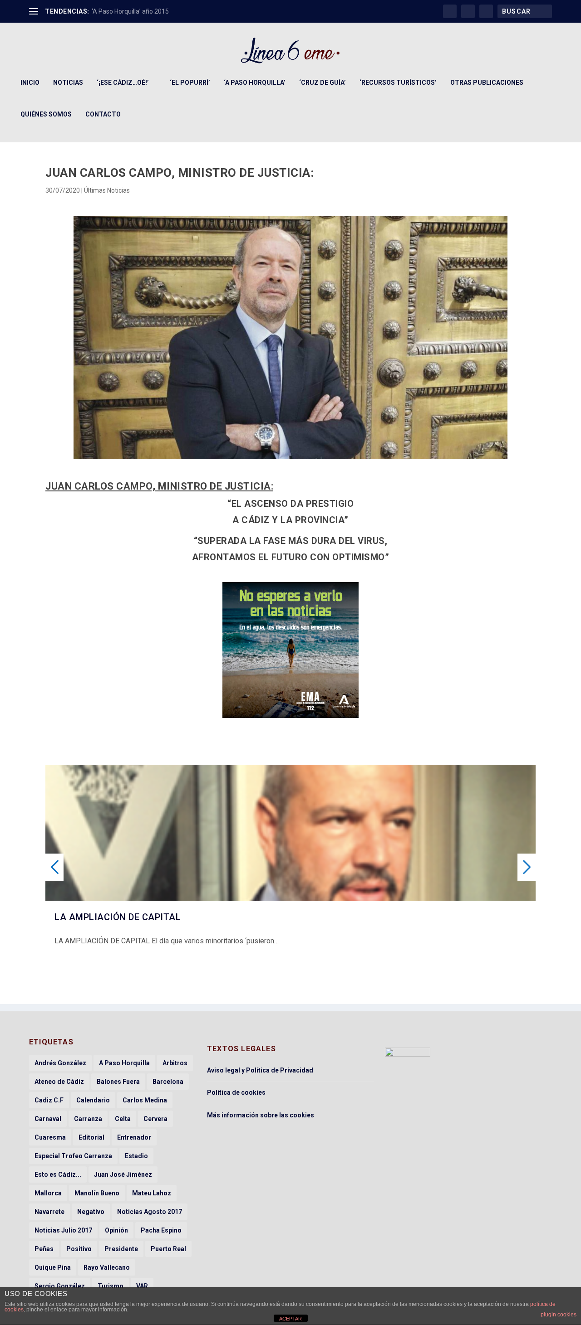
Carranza (88, 1118)
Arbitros (174, 1063)
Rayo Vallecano (107, 1267)
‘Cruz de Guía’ (322, 82)
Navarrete (49, 1211)
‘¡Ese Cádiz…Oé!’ (123, 82)
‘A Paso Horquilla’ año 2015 (130, 11)
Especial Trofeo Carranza (73, 1156)
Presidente (121, 1248)
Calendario (93, 1100)
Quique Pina (52, 1267)
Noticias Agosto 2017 (149, 1211)
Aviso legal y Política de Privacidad (260, 1070)
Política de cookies (236, 1092)
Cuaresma (50, 1137)
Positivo (79, 1248)
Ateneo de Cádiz (59, 1081)
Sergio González (59, 1286)
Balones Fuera (118, 1081)
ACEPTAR (290, 1318)
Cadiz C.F (49, 1100)
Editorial (91, 1137)
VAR (142, 1286)
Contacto (103, 114)
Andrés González (60, 1063)
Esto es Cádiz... (57, 1174)
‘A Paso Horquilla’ (255, 82)
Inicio (29, 82)
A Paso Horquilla (124, 1063)
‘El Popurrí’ (190, 82)
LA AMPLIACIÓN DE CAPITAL (117, 917)
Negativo (90, 1211)
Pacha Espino (161, 1230)
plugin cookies (558, 1314)
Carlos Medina (145, 1100)
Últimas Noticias (107, 190)
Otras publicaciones (486, 82)
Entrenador (134, 1137)
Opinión (116, 1230)
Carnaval (47, 1118)
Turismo (110, 1286)
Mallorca (48, 1193)
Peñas (44, 1248)
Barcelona (168, 1081)
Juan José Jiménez (123, 1174)
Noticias (68, 82)
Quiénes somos (46, 114)
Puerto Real (168, 1248)
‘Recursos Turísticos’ (398, 82)
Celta (123, 1118)
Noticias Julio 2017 (63, 1230)
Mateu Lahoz (151, 1193)
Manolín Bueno (96, 1193)
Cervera (155, 1118)
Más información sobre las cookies (260, 1115)
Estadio (136, 1156)
